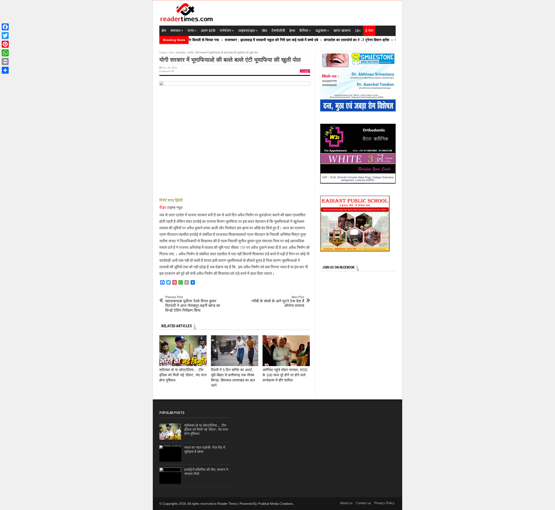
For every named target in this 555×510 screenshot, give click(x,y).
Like (306, 71)
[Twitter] (5, 35)
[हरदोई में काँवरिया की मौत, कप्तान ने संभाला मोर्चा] (170, 476)
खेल (264, 31)
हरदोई (190, 52)
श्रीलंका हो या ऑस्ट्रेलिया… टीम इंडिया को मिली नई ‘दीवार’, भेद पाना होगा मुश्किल (183, 375)
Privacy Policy (384, 503)
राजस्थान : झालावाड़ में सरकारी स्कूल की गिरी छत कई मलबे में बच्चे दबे (253, 40)
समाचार (175, 31)
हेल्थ (292, 31)
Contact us (363, 503)
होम (164, 31)
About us (346, 503)
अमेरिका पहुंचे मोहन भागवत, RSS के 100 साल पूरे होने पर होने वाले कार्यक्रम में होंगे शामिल (285, 375)
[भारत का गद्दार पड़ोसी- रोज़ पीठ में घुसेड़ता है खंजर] (170, 453)
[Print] (5, 61)
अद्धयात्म (320, 31)
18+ (358, 31)
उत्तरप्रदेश (180, 52)
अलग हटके (208, 31)
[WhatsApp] (5, 53)
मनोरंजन (225, 31)
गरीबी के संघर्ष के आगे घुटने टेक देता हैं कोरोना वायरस (277, 301)
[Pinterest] (5, 44)
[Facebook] (5, 27)
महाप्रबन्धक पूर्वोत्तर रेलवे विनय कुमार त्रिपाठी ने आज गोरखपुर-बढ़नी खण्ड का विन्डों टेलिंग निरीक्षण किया (192, 304)
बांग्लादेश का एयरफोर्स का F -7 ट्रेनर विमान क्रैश (338, 40)
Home (163, 52)
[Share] (5, 70)
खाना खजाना (342, 31)
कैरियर (303, 31)
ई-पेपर (369, 31)
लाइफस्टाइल (246, 31)
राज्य (191, 31)
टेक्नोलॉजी (278, 31)
